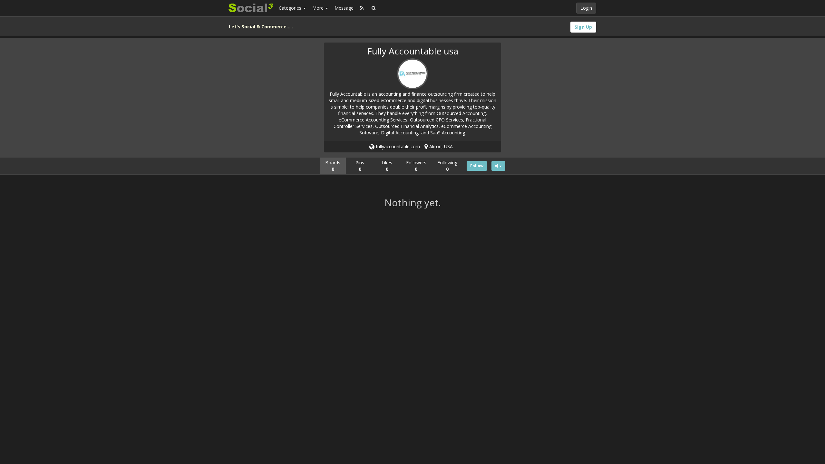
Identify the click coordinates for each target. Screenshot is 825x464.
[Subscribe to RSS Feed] (362, 8)
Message (344, 8)
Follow (476, 166)
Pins (359, 166)
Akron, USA (440, 146)
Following (447, 166)
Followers (416, 166)
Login (586, 8)
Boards (332, 166)
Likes (387, 166)
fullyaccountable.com (397, 146)
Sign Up (583, 27)
